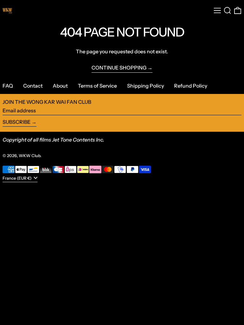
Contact (33, 86)
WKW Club (29, 155)
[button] (227, 10)
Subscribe (16, 122)
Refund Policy (190, 86)
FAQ (8, 86)
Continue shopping (119, 68)
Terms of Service (97, 86)
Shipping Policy (145, 86)
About (60, 86)
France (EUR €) (17, 178)
